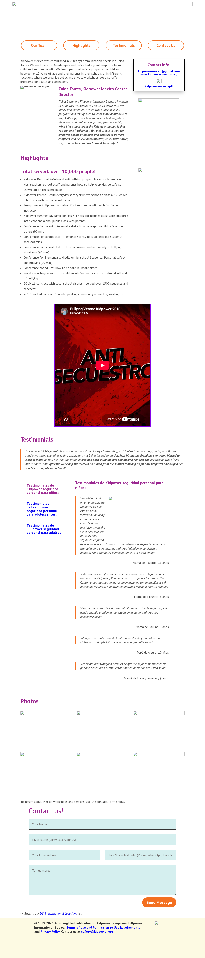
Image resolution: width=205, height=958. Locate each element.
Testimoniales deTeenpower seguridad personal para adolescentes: (42, 509)
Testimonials (124, 45)
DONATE (194, 4)
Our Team (39, 45)
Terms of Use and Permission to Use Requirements (103, 927)
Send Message (159, 902)
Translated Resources (37, 4)
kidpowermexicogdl (159, 86)
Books (108, 4)
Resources (90, 4)
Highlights (81, 45)
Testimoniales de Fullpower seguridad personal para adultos (44, 529)
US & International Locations (58, 913)
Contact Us (165, 45)
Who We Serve (68, 4)
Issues (85, 15)
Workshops (107, 15)
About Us (142, 4)
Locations (162, 4)
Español (124, 4)
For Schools (129, 15)
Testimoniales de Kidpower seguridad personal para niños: (43, 489)
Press (177, 4)
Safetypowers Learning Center (164, 15)
